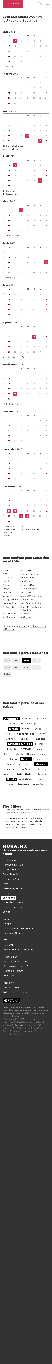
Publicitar (8, 982)
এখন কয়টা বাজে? (8, 1025)
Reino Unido (24, 774)
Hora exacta (9, 860)
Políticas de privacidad (15, 992)
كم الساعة (40, 1022)
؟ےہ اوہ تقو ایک (30, 1031)
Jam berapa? (8, 1028)
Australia (41, 718)
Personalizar (10, 956)
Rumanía (42, 774)
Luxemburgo (24, 764)
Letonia (37, 759)
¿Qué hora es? (9, 1022)
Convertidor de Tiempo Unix (19, 949)
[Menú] (47, 3)
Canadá (37, 729)
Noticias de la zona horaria (18, 928)
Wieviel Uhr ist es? (24, 1028)
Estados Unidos (20, 744)
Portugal (8, 774)
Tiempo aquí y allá (13, 865)
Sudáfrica (29, 20)
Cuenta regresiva (12, 888)
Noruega (9, 769)
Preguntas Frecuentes (15, 961)
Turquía (23, 784)
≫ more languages (11, 1034)
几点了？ (22, 1019)
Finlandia (11, 749)
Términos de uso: (12, 987)
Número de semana (14, 907)
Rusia (11, 779)
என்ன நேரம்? (17, 1031)
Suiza (10, 784)
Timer (6, 893)
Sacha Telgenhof (38, 626)
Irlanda (43, 754)
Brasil (13, 729)
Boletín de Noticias (13, 933)
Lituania (10, 764)
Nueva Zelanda (25, 769)
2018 (13, 32)
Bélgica (25, 729)
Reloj (5, 883)
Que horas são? (34, 1025)
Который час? (20, 1025)
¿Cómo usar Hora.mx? (15, 966)
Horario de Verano (13, 879)
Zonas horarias (11, 874)
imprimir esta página (16, 827)
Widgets (7, 923)
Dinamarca (10, 739)
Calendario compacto (15, 902)
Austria (13, 723)
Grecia (7, 754)
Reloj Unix (8, 945)
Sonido (6, 911)
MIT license (9, 629)
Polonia (41, 769)
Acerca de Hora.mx (13, 971)
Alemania (11, 718)
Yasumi (22, 626)
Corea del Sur (25, 733)
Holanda (18, 754)
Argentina (27, 718)
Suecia (40, 779)
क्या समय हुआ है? (33, 1019)
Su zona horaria (11, 869)
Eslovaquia (26, 739)
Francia (26, 749)
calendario (22, 18)
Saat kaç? (7, 1031)
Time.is (17, 1016)
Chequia (9, 734)
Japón (25, 759)
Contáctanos (10, 975)
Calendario (9, 897)
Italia (13, 759)
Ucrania (38, 784)
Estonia (39, 744)
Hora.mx (12, 4)
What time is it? (10, 1019)
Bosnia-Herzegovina (31, 723)
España (40, 738)
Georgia (40, 749)
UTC (5, 940)
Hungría (31, 754)
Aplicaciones (10, 919)
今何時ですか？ (40, 1028)
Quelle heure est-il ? (26, 1022)
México (41, 764)
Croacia (42, 734)
